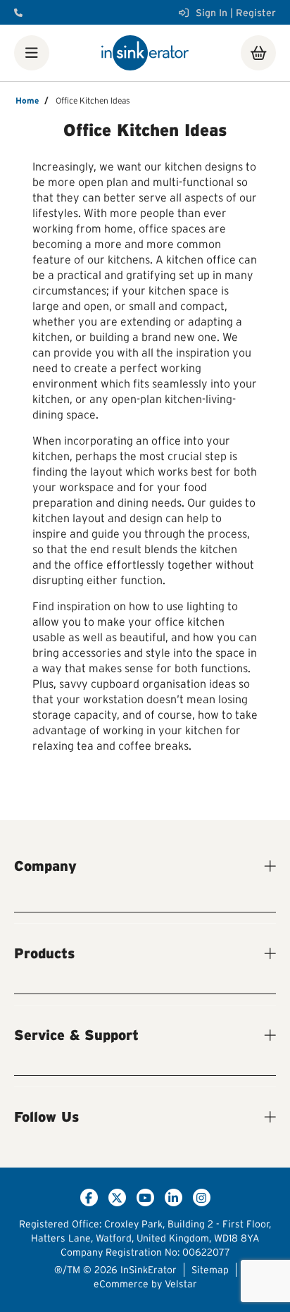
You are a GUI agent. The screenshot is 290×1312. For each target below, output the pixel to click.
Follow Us (46, 1117)
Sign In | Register (236, 12)
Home (27, 100)
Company (45, 866)
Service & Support (76, 1035)
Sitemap (210, 1269)
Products (44, 953)
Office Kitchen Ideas (93, 100)
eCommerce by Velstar (145, 1283)
